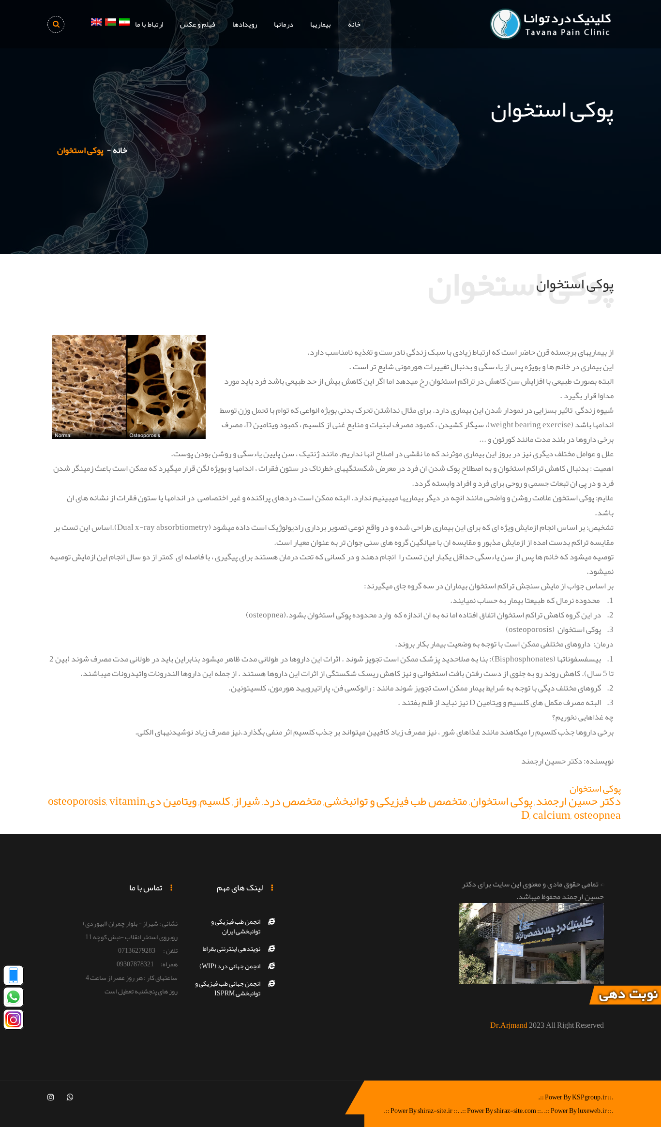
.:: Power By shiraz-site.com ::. (501, 1110)
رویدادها (244, 24)
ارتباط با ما (149, 24)
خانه (354, 24)
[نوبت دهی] (624, 997)
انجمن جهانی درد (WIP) (229, 966)
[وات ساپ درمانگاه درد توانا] (13, 999)
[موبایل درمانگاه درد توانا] (13, 977)
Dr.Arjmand (508, 1025)
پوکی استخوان (595, 788)
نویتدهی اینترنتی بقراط (231, 948)
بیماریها (320, 24)
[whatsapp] (70, 1097)
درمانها (283, 24)
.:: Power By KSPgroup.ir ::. (576, 1097)
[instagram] (50, 1097)
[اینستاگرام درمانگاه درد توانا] (13, 1021)
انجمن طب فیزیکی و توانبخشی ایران (235, 926)
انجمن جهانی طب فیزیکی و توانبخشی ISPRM (227, 988)
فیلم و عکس (197, 24)
